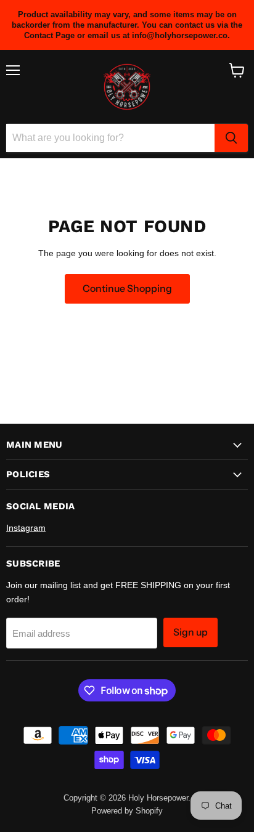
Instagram (26, 528)
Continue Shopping (127, 288)
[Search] (231, 138)
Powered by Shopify (127, 810)
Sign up (190, 632)
